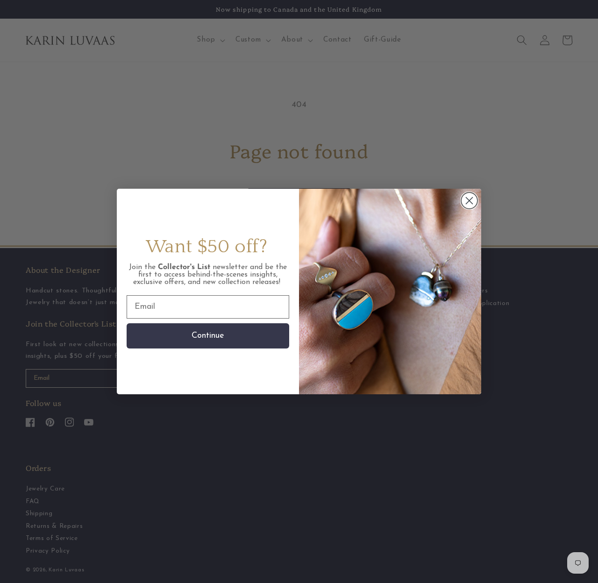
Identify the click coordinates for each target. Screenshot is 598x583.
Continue (208, 336)
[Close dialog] (469, 200)
